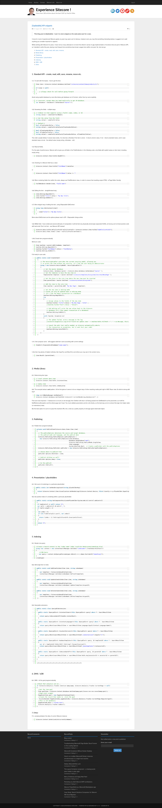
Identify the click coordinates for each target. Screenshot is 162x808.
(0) (129, 29)
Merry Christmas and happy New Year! (75, 777)
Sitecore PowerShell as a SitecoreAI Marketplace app (80, 787)
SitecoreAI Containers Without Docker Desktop (78, 751)
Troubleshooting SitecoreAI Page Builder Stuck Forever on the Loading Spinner (80, 744)
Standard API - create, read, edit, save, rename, (50, 50)
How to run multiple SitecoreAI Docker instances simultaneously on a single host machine (78, 757)
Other (37, 64)
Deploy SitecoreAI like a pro (72, 764)
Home (30, 2)
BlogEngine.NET (92, 805)
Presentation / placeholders (44, 57)
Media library (39, 53)
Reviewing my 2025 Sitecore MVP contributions (78, 782)
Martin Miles (48, 29)
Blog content (68, 738)
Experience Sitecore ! (53, 10)
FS (108, 805)
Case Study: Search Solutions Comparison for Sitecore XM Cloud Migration (80, 793)
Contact (42, 2)
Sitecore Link (50, 2)
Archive (36, 2)
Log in (133, 2)
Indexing (38, 60)
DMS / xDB (39, 62)
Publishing (39, 55)
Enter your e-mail (106, 742)
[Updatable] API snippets (42, 26)
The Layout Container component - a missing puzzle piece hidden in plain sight (79, 770)
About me (59, 2)
